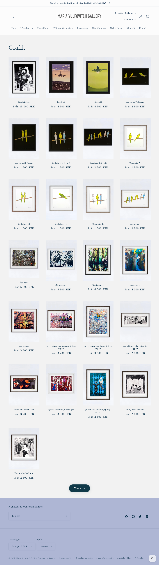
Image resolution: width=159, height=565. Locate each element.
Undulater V (135, 163)
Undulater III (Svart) (24, 163)
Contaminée (98, 285)
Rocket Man (24, 102)
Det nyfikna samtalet (135, 409)
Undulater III (24, 224)
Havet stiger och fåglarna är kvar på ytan (61, 347)
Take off (98, 102)
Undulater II (98, 224)
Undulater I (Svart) (98, 163)
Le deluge (135, 285)
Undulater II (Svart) (61, 163)
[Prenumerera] (66, 516)
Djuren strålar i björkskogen (61, 409)
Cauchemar (24, 346)
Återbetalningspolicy (105, 558)
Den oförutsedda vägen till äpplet (135, 347)
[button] (12, 16)
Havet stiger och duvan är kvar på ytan (98, 347)
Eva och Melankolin (23, 473)
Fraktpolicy (139, 558)
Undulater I (135, 224)
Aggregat (24, 282)
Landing (61, 102)
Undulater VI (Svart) (135, 102)
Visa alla (79, 488)
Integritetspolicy (66, 558)
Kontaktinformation (84, 558)
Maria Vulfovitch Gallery (26, 558)
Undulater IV (61, 224)
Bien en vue (61, 285)
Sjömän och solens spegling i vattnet (98, 410)
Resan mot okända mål (24, 409)
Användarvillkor (124, 558)
